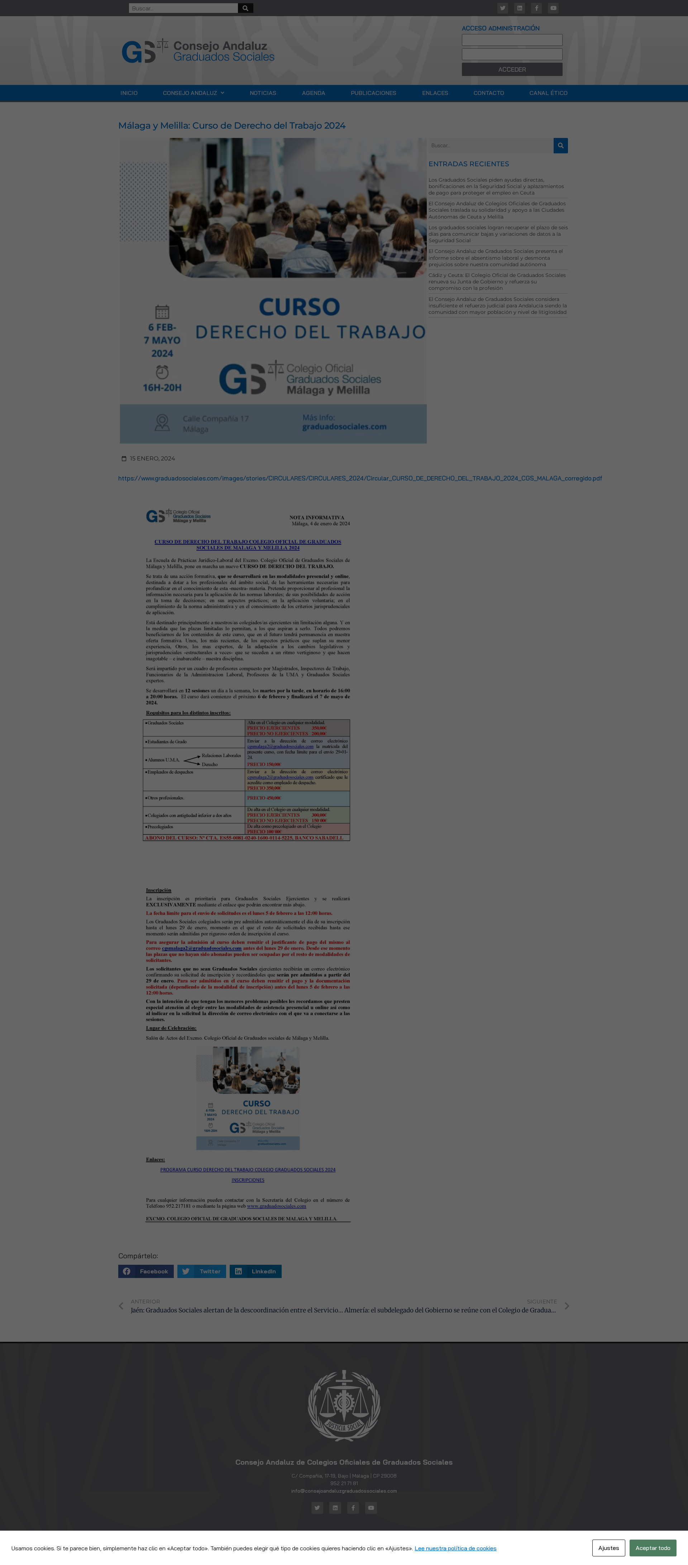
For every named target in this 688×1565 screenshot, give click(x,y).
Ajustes (608, 1547)
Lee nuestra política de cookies (456, 1548)
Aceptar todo (653, 1547)
